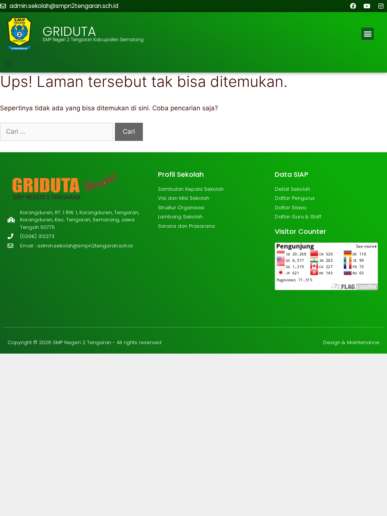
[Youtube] (367, 6)
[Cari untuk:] (57, 131)
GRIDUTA (69, 31)
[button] (367, 34)
